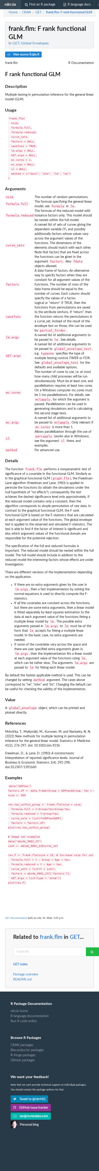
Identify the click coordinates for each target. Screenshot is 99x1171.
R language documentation (30, 1016)
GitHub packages (23, 1060)
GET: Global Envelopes (30, 43)
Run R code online (24, 1021)
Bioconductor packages (27, 1050)
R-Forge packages (23, 1055)
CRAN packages (22, 1045)
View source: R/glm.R (25, 54)
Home (13, 12)
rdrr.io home (19, 1011)
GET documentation (16, 918)
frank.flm (51, 937)
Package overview (25, 974)
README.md (22, 979)
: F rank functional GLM (69, 12)
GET (75, 937)
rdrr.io (10, 4)
